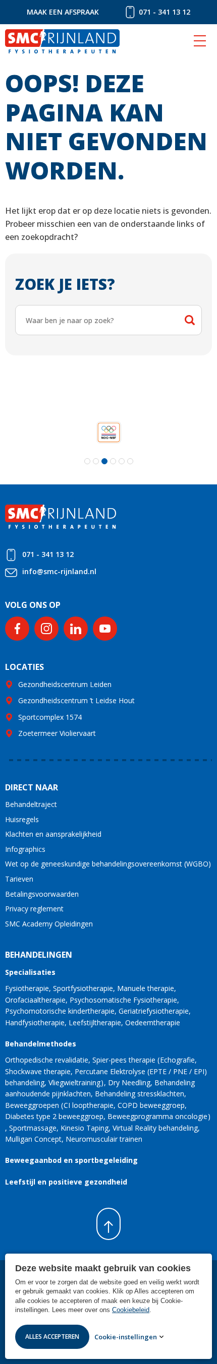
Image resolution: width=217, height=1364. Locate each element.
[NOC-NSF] (109, 432)
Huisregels (22, 819)
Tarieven (19, 879)
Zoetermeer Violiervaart (57, 733)
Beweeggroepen (32, 1105)
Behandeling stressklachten (139, 1093)
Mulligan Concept (33, 1139)
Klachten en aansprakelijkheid (53, 834)
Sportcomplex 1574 (50, 717)
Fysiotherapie (27, 988)
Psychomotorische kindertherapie (60, 1011)
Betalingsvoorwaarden (42, 894)
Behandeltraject (31, 804)
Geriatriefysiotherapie (154, 1011)
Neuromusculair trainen (104, 1139)
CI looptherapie (89, 1105)
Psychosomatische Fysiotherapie (123, 1000)
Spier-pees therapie (123, 1060)
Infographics (25, 849)
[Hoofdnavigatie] (200, 41)
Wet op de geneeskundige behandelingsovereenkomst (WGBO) (108, 864)
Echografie (177, 1060)
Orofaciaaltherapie (35, 1000)
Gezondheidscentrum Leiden (65, 684)
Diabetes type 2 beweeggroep (54, 1116)
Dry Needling (129, 1082)
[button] (87, 461)
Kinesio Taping (84, 1128)
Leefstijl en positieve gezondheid (66, 1182)
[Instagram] (46, 628)
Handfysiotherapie (35, 1022)
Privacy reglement (34, 908)
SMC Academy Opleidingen (49, 923)
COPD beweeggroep (151, 1105)
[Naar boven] (108, 1224)
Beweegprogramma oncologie (157, 1116)
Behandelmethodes (40, 1043)
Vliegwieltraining (74, 1082)
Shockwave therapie (38, 1071)
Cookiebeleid (130, 1310)
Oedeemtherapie (152, 1022)
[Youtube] (105, 628)
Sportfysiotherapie (83, 988)
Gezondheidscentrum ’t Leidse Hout (76, 700)
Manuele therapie (145, 988)
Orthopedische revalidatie (46, 1060)
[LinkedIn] (76, 628)
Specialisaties (30, 972)
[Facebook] (17, 628)
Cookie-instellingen (125, 1336)
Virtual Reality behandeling (155, 1128)
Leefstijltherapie (95, 1022)
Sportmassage (33, 1128)
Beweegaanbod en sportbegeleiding (71, 1160)
